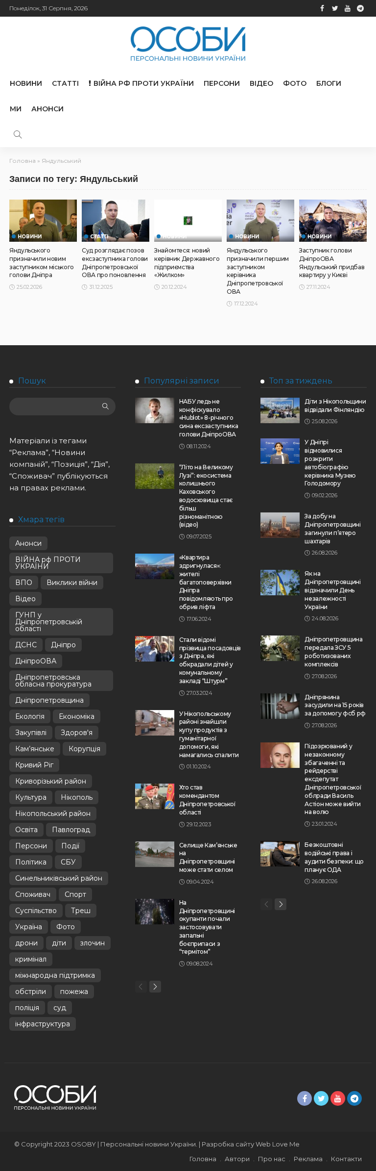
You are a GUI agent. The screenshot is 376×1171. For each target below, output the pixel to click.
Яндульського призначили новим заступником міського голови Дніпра (41, 263)
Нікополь (77, 797)
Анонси (47, 108)
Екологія (30, 716)
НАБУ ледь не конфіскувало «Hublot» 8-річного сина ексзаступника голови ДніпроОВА (208, 418)
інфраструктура (42, 1023)
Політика (31, 862)
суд (59, 1007)
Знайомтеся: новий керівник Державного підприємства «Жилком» (186, 263)
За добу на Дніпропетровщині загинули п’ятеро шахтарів (332, 528)
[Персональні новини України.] (188, 43)
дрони (26, 943)
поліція (27, 1007)
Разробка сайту (228, 1144)
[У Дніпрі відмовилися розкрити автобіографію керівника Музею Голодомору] (280, 451)
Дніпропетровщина (49, 700)
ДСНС (26, 644)
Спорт (75, 894)
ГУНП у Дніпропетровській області (48, 622)
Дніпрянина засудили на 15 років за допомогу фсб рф (335, 705)
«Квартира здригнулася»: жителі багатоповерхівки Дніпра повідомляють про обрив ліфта (206, 582)
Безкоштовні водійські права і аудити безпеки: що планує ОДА (334, 857)
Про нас (271, 1159)
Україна (28, 926)
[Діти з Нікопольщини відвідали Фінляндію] (280, 410)
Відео (261, 83)
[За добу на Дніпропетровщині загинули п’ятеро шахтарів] (280, 525)
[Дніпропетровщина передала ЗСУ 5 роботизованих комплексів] (280, 648)
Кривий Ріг (34, 765)
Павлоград (71, 829)
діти (59, 943)
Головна (22, 160)
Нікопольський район (53, 813)
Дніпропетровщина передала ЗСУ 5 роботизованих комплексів (333, 651)
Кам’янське (34, 748)
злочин (92, 943)
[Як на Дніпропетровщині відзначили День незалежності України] (280, 582)
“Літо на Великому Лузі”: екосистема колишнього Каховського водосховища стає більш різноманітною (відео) (206, 496)
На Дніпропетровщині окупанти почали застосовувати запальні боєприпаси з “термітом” (207, 927)
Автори (237, 1159)
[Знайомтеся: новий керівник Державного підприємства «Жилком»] (188, 221)
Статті (65, 83)
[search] (17, 134)
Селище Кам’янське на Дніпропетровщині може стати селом (208, 857)
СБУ (68, 862)
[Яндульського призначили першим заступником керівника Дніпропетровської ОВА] (260, 221)
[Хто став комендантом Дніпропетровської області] (154, 796)
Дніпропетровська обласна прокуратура (53, 680)
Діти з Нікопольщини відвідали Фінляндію (335, 405)
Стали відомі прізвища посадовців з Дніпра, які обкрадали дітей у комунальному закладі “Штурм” (210, 660)
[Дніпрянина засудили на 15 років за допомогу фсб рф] (280, 706)
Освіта (26, 829)
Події (70, 845)
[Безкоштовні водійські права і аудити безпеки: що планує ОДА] (280, 853)
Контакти (346, 1159)
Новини (26, 83)
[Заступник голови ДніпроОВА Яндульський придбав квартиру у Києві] (333, 221)
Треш (81, 910)
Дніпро (63, 644)
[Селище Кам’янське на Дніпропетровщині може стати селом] (154, 854)
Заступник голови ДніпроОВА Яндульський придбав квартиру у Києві (331, 263)
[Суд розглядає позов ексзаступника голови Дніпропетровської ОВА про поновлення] (115, 221)
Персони (222, 83)
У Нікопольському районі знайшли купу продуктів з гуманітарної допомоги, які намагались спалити (209, 734)
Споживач (32, 894)
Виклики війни (72, 582)
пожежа (74, 991)
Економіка (76, 716)
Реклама (308, 1159)
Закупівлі (31, 732)
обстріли (30, 991)
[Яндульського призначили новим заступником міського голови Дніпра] (43, 221)
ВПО (23, 582)
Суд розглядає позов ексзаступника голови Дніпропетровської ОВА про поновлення (115, 263)
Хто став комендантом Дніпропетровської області (207, 799)
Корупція (84, 748)
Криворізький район (50, 781)
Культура (31, 797)
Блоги (328, 83)
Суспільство (36, 910)
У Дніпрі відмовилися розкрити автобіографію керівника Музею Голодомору (330, 462)
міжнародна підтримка (55, 975)
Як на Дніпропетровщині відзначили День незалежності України (332, 590)
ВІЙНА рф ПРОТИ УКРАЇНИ (144, 83)
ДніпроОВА (35, 661)
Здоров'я (77, 732)
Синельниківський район (58, 878)
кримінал (31, 959)
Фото (294, 83)
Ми (16, 108)
